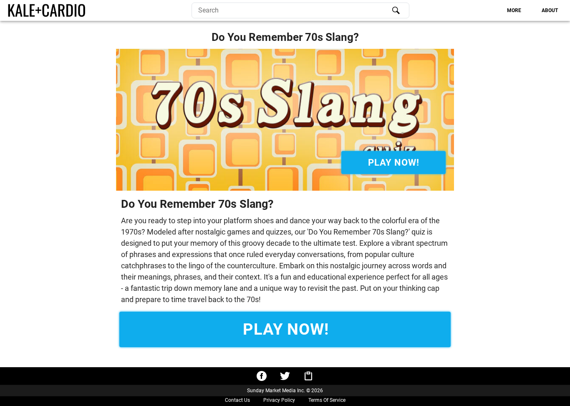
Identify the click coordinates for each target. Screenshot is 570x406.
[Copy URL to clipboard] (308, 376)
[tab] (514, 10)
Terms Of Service (327, 400)
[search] (300, 10)
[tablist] (487, 10)
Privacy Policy (279, 400)
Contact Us (237, 400)
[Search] (396, 10)
